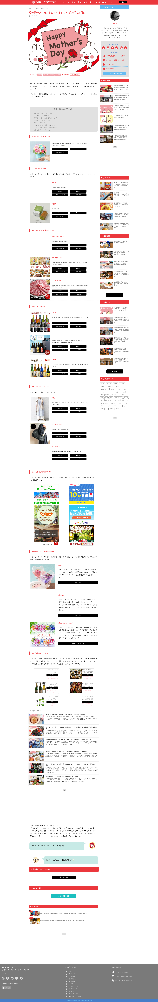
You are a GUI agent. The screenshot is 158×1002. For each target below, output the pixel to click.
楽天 (61, 565)
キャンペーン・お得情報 (48, 74)
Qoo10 (52, 701)
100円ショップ (104, 403)
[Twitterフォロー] (125, 47)
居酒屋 (115, 383)
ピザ (102, 408)
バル (111, 397)
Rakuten (78, 149)
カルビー (120, 403)
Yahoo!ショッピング (60, 152)
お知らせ (40, 74)
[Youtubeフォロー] (112, 47)
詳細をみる (78, 582)
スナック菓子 (124, 392)
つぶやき (116, 392)
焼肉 (106, 397)
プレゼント (72, 74)
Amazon (60, 149)
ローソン (108, 392)
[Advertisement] (64, 803)
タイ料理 (113, 403)
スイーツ (118, 386)
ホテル (102, 392)
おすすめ (108, 383)
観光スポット (118, 397)
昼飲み (102, 386)
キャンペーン (119, 408)
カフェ (109, 406)
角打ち (112, 408)
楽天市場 (52, 674)
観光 (102, 394)
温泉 (102, 397)
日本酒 (107, 394)
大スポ (124, 389)
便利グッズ (125, 400)
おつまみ (117, 400)
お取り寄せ (57, 74)
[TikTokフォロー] (116, 47)
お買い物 (64, 877)
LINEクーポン (108, 400)
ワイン (126, 397)
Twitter (118, 389)
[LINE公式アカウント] (121, 47)
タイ (106, 408)
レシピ (102, 383)
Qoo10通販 (78, 194)
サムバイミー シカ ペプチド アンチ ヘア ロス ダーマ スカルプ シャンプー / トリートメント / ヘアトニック (52, 699)
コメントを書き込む (63, 896)
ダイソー (103, 406)
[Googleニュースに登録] (103, 47)
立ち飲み (121, 383)
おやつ (126, 403)
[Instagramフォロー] (108, 47)
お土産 (113, 389)
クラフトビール (123, 394)
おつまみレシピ (105, 389)
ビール (126, 406)
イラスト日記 (109, 386)
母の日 (77, 74)
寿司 (102, 400)
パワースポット (118, 406)
